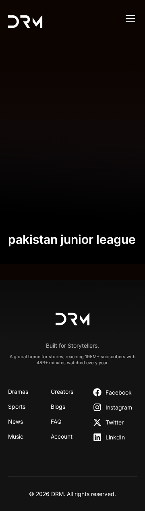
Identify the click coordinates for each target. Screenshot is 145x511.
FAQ (56, 421)
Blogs (58, 406)
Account (61, 436)
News (15, 421)
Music (15, 436)
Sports (16, 406)
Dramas (18, 391)
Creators (62, 391)
